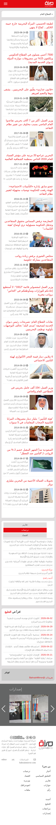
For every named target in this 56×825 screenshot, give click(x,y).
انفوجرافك (25, 785)
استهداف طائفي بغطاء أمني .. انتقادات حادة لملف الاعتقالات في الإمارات (28, 648)
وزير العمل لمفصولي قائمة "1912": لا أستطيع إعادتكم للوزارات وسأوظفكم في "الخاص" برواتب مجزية (28, 291)
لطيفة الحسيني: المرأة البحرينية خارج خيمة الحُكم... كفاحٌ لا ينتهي (29, 25)
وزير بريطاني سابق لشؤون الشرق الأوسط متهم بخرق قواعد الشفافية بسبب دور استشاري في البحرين (29, 591)
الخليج (8, 611)
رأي (49, 790)
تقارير (25, 524)
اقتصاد (25, 535)
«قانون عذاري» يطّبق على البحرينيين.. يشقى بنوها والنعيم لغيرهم (28, 91)
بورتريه (27, 780)
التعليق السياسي (43, 776)
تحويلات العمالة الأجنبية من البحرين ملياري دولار (29, 482)
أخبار (48, 771)
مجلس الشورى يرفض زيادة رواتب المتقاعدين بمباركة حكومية (34, 258)
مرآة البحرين (50, 4)
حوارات (47, 785)
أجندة (48, 799)
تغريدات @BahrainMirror (41, 677)
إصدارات (15, 689)
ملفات (27, 790)
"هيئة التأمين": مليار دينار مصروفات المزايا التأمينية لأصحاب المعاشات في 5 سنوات (30, 420)
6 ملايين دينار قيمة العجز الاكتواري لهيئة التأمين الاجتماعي (31, 358)
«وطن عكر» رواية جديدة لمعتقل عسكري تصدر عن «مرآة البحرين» (23, 704)
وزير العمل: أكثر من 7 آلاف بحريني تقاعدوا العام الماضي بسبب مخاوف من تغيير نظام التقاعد (29, 124)
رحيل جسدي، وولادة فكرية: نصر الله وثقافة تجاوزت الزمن (30, 581)
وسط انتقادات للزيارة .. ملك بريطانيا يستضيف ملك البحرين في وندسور (30, 599)
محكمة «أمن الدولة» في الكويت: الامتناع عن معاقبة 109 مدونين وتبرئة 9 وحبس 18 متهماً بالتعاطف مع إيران (28, 638)
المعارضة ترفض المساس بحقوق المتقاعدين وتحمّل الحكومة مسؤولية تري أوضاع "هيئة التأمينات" (29, 225)
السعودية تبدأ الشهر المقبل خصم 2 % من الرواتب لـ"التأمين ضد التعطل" (30, 451)
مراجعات (46, 808)
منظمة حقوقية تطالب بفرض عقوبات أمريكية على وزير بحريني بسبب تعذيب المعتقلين (28, 563)
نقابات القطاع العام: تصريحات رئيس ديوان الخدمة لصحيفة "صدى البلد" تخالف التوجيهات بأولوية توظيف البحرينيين (28, 325)
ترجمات (25, 530)
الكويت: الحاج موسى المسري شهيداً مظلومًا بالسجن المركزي (29, 620)
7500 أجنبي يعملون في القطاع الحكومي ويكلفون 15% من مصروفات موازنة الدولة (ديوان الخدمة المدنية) (30, 58)
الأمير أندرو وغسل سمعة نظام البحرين (35, 571)
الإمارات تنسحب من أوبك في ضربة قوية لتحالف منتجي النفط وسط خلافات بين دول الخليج (28, 628)
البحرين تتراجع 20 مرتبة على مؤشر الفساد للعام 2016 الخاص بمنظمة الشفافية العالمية (29, 157)
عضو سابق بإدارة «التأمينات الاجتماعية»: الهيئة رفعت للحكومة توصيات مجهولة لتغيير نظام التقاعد (29, 190)
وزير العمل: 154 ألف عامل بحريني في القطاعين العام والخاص (32, 389)
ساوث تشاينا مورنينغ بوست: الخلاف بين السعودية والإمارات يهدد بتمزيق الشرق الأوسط (30, 554)
